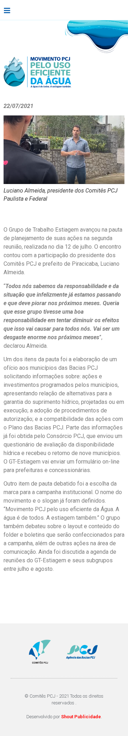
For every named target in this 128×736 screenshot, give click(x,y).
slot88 (30, 598)
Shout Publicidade (81, 716)
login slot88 (55, 598)
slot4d (40, 589)
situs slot (62, 589)
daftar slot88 (90, 598)
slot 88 (100, 615)
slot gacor (17, 589)
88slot (12, 598)
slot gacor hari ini (100, 589)
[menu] (7, 10)
